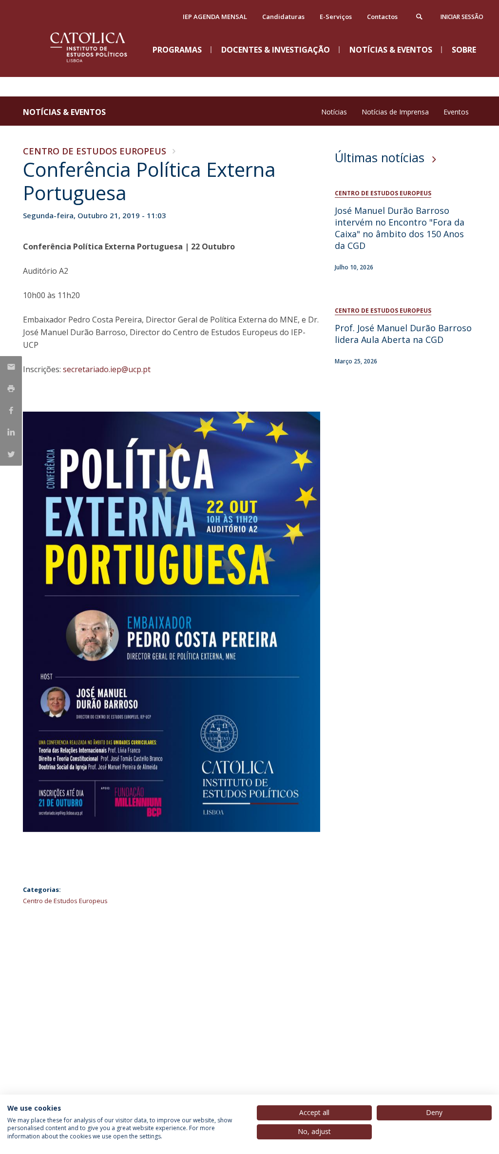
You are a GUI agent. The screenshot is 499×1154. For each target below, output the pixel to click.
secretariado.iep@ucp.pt (108, 369)
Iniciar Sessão (462, 17)
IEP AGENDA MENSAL (215, 16)
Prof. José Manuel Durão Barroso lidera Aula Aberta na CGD (403, 333)
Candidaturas (283, 16)
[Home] (96, 69)
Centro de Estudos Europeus (94, 151)
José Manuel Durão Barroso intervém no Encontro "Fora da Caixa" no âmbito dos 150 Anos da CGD (399, 228)
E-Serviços (336, 16)
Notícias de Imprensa (395, 111)
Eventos (456, 111)
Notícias (334, 111)
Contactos (382, 16)
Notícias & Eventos (64, 112)
